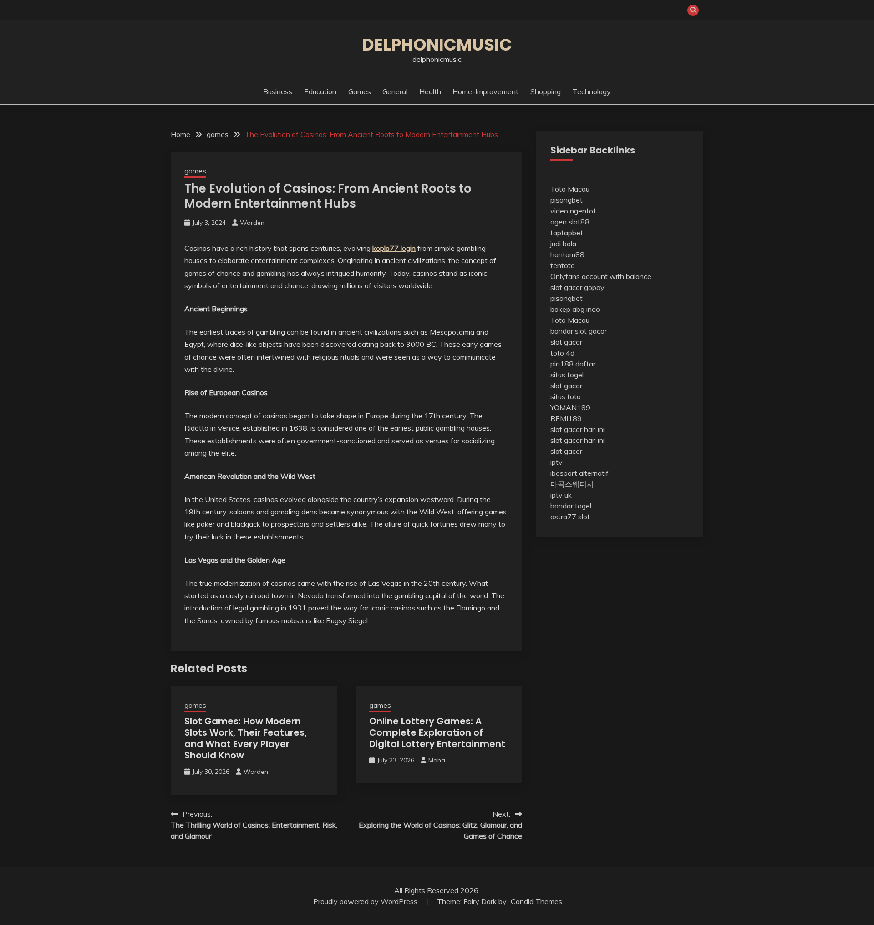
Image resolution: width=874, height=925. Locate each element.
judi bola (563, 243)
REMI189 (566, 418)
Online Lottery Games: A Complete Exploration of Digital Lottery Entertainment (437, 732)
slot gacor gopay (577, 287)
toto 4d (562, 352)
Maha (436, 760)
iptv (556, 462)
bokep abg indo (575, 309)
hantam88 (567, 254)
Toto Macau (569, 188)
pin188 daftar (572, 363)
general (394, 91)
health (430, 91)
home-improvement (485, 91)
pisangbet (566, 199)
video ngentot (573, 210)
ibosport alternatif (579, 473)
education (320, 91)
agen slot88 (569, 221)
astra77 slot (570, 516)
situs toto (565, 396)
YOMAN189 (570, 407)
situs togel (567, 374)
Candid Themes (536, 901)
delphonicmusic (437, 44)
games (359, 91)
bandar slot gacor (578, 330)
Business (277, 91)
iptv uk (561, 494)
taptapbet (566, 232)
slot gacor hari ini (577, 429)
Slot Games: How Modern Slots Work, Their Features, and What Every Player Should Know (245, 738)
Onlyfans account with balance (600, 276)
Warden (252, 223)
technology (592, 91)
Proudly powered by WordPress (366, 901)
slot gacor (566, 341)
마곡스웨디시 (572, 483)
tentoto (562, 265)
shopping (545, 91)
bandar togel (570, 505)
